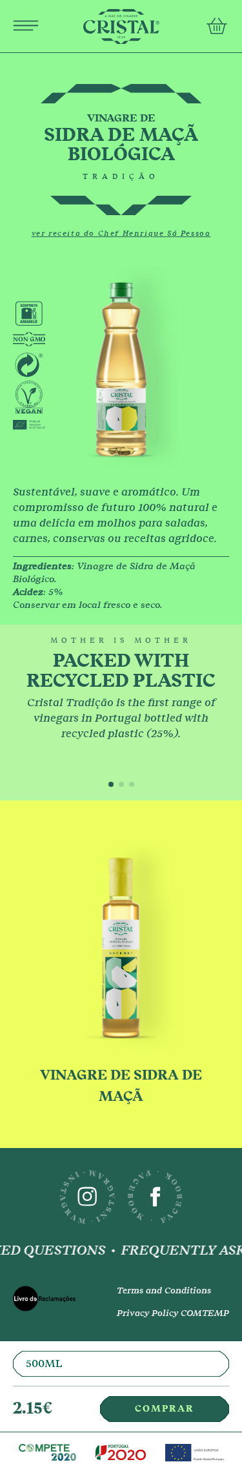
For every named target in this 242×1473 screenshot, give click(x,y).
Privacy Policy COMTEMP (173, 1314)
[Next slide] (222, 712)
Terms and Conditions (164, 1291)
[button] (111, 784)
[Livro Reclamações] (49, 1302)
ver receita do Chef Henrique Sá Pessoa (121, 233)
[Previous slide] (19, 712)
